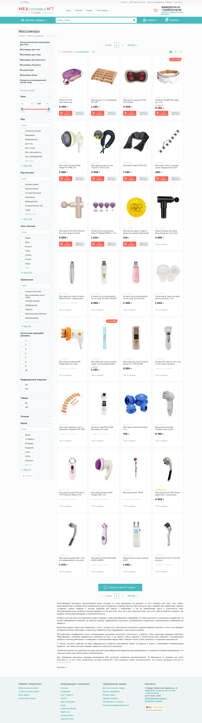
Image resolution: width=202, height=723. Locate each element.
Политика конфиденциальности (116, 705)
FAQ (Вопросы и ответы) (113, 702)
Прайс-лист (65, 712)
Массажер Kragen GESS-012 (135, 165)
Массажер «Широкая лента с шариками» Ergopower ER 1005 (72, 428)
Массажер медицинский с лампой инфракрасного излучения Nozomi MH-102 (72, 559)
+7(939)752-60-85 (172, 10)
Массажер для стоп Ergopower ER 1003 (104, 101)
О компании (65, 691)
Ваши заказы (24, 695)
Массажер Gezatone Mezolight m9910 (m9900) (103, 559)
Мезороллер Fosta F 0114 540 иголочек (167, 559)
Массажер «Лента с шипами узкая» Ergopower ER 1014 (167, 166)
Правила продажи (110, 698)
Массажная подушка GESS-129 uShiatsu (134, 101)
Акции (68, 10)
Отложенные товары (27, 698)
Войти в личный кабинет (29, 688)
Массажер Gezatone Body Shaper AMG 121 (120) (70, 363)
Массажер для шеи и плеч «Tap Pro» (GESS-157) (102, 166)
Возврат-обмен (109, 695)
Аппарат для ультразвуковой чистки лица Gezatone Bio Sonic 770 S (135, 297)
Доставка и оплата (137, 2)
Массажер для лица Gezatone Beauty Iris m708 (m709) (135, 363)
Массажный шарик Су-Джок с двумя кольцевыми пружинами (136, 232)
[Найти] (134, 20)
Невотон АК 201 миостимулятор (65, 101)
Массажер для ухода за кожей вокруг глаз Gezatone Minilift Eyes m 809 (104, 363)
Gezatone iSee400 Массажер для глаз (167, 101)
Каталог (124, 2)
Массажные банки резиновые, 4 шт (135, 428)
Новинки (78, 10)
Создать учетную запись (29, 691)
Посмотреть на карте (153, 701)
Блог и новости (67, 695)
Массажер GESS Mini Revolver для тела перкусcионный (72, 232)
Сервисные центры (68, 708)
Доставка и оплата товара (113, 688)
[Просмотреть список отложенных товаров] (155, 12)
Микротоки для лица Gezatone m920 (135, 559)
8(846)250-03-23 (171, 7)
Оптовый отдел (67, 715)
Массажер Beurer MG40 (133, 493)
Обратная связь (67, 719)
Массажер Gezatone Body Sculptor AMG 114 (102, 494)
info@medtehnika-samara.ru (156, 698)
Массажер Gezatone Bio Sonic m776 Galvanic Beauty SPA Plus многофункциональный (71, 494)
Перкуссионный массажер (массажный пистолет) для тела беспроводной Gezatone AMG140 (167, 232)
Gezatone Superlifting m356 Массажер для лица (102, 428)
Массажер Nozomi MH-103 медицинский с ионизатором (167, 494)
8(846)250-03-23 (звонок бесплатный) (160, 691)
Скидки (89, 10)
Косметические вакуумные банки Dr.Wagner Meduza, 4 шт (103, 232)
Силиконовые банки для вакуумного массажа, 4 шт (167, 297)
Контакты (178, 2)
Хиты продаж (102, 10)
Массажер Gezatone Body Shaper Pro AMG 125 (70, 166)
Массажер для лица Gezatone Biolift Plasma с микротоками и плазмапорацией (72, 297)
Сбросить (29, 476)
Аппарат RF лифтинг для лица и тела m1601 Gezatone (168, 363)
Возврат (169, 2)
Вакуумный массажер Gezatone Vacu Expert (164, 428)
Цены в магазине (68, 702)
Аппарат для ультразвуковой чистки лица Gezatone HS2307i (104, 297)
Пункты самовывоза (155, 2)
